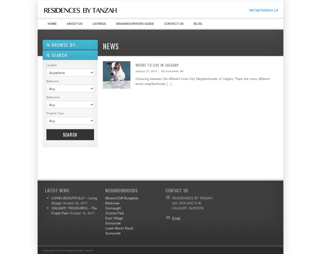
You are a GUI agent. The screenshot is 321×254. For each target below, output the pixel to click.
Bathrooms (53, 97)
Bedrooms (52, 81)
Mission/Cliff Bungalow (121, 198)
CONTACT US (174, 23)
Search (70, 135)
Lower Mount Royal (119, 228)
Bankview (112, 203)
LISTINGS (99, 23)
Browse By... (64, 45)
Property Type (55, 113)
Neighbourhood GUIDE (132, 24)
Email (176, 218)
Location (51, 65)
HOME (52, 23)
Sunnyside (113, 223)
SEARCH (58, 55)
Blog (198, 23)
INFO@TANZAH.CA (263, 10)
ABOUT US (72, 24)
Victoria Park (114, 213)
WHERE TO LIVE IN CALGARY (157, 65)
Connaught (113, 208)
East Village (114, 218)
